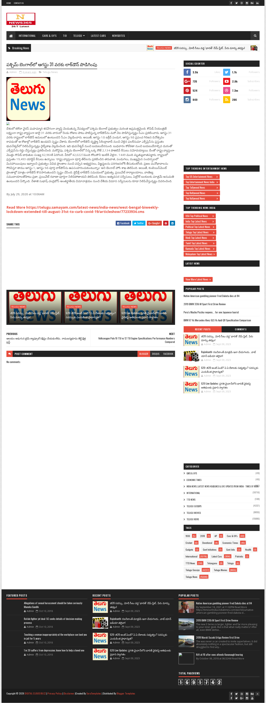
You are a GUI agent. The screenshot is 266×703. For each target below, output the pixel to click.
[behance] (252, 3)
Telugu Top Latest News (199, 232)
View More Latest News (197, 279)
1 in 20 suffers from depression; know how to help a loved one (54, 650)
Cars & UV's (49, 35)
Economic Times (194, 480)
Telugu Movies (194, 512)
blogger (143, 353)
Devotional (207, 542)
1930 (188, 536)
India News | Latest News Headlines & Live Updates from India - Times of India (222, 486)
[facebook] (231, 3)
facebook (168, 353)
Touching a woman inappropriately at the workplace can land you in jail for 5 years (55, 636)
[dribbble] (242, 3)
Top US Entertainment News (200, 176)
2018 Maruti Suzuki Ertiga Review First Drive (218, 637)
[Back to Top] (257, 694)
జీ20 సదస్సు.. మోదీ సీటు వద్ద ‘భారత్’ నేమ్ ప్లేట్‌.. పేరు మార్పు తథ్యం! (197, 48)
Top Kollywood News (201, 198)
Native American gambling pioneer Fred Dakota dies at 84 (212, 296)
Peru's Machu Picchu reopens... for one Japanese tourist (211, 312)
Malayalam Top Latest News (199, 254)
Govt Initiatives (210, 549)
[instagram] (247, 3)
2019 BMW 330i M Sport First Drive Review (205, 304)
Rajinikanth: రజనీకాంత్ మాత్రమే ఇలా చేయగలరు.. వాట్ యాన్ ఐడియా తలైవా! (228, 354)
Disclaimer (69, 693)
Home (8, 3)
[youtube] (252, 698)
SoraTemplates (93, 693)
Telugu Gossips (194, 506)
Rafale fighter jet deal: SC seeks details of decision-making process (53, 621)
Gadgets (189, 549)
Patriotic (239, 556)
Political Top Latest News (199, 227)
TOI (65, 35)
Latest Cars (98, 35)
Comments (240, 329)
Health (248, 549)
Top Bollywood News (201, 193)
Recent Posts (203, 329)
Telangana (212, 563)
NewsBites (118, 35)
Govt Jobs (230, 549)
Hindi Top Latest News (199, 238)
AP (216, 536)
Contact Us (19, 3)
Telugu (77, 35)
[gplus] (242, 698)
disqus (155, 353)
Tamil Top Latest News (199, 243)
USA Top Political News (198, 216)
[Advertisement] (189, 18)
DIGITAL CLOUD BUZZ (35, 693)
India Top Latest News (198, 221)
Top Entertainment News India (201, 182)
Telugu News (152, 48)
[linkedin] (257, 3)
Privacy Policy (55, 693)
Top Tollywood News (201, 187)
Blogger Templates (126, 693)
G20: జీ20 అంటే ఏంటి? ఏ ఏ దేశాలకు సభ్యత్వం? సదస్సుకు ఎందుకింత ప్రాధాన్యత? (91, 315)
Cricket (189, 542)
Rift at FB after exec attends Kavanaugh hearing (219, 654)
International (27, 35)
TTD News (191, 499)
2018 (202, 536)
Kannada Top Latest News (199, 248)
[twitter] (236, 3)
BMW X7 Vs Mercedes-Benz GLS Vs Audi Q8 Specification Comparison (217, 320)
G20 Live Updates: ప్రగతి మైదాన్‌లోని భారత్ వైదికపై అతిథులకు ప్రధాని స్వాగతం (144, 315)
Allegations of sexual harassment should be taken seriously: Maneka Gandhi (53, 605)
